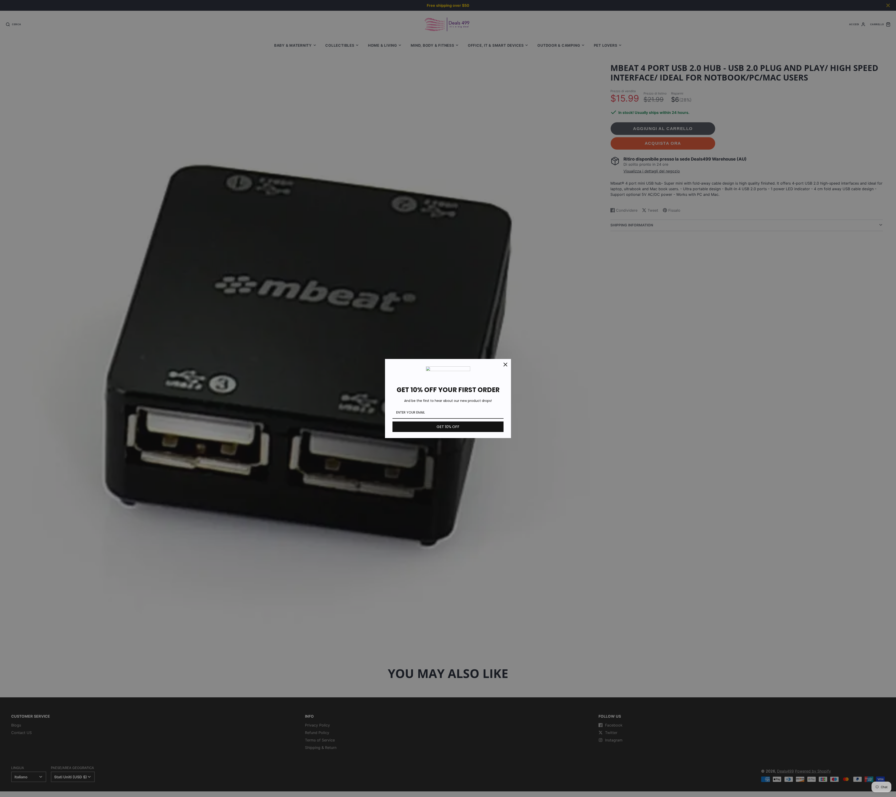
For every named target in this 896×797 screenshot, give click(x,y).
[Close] (505, 364)
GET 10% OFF (448, 426)
